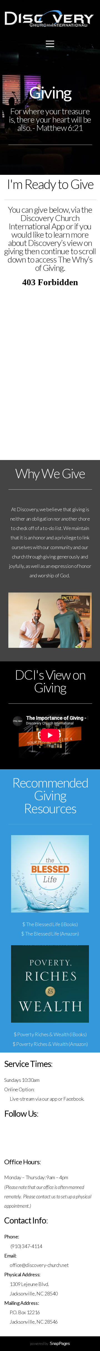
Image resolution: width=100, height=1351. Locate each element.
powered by (50, 1343)
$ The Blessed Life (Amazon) (50, 934)
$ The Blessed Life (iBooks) (50, 924)
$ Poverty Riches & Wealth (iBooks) (50, 1034)
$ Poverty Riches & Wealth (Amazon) (50, 1044)
